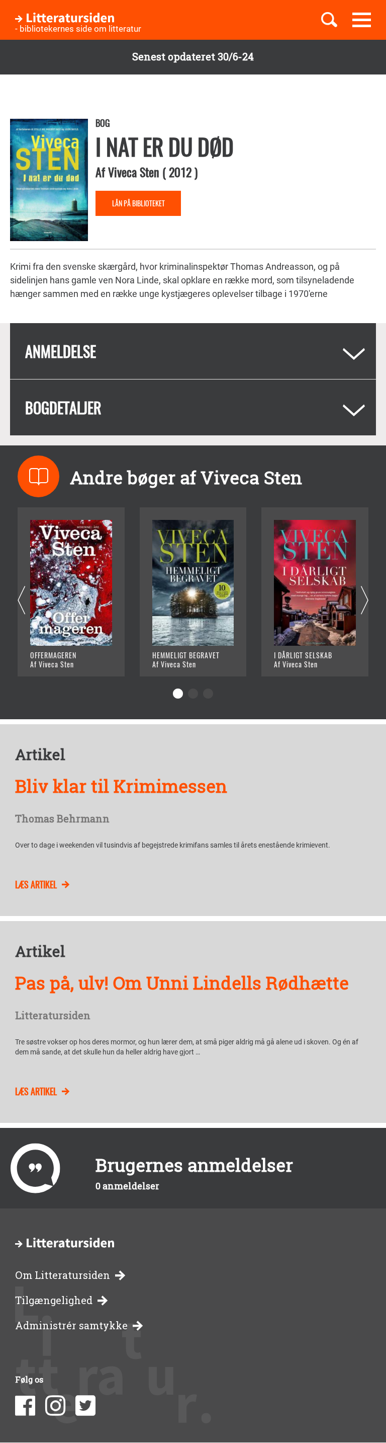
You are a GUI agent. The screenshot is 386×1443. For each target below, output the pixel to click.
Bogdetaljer (63, 407)
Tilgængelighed (53, 1300)
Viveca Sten (133, 172)
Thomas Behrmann (62, 818)
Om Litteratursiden (62, 1275)
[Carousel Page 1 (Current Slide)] (178, 694)
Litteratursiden (52, 1015)
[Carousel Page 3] (208, 694)
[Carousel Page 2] (193, 694)
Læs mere (63, 656)
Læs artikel (36, 884)
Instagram (55, 1406)
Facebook (25, 1406)
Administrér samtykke (71, 1325)
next (364, 600)
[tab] (193, 351)
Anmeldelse (60, 351)
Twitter (85, 1406)
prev (21, 600)
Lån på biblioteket (138, 203)
